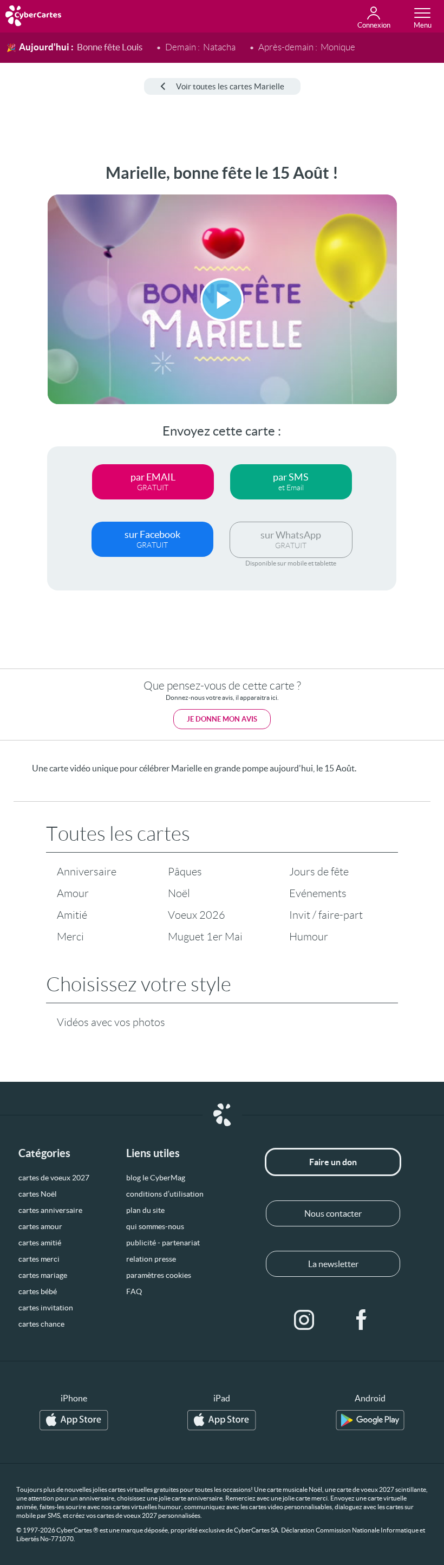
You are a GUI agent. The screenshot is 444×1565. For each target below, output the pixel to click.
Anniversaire (86, 872)
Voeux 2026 (196, 915)
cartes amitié (39, 1242)
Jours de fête (319, 872)
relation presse (151, 1259)
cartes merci (39, 1259)
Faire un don (333, 1162)
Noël (179, 893)
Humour (308, 937)
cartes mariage (42, 1275)
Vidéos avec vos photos (111, 1022)
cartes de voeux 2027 (53, 1177)
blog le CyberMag (155, 1177)
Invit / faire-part (326, 915)
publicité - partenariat (163, 1242)
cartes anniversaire (50, 1210)
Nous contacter (333, 1213)
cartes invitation (45, 1307)
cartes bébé (37, 1291)
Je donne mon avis (222, 719)
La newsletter (333, 1264)
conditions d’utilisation (165, 1194)
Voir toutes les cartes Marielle (230, 86)
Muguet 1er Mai (205, 937)
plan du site (145, 1210)
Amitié (72, 915)
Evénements (318, 893)
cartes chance (41, 1324)
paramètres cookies (158, 1275)
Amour (73, 893)
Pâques (185, 872)
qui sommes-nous (155, 1226)
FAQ (134, 1291)
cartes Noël (37, 1194)
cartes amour (40, 1226)
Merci (70, 937)
